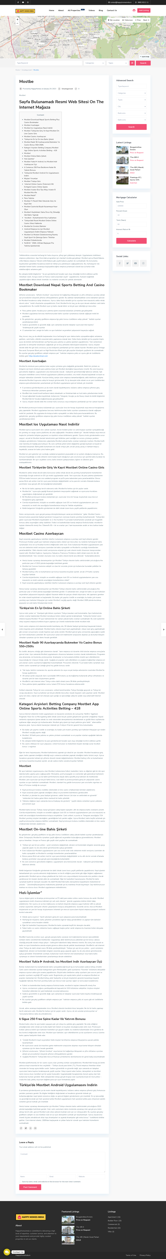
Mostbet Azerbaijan (31, 125)
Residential (112, 1228)
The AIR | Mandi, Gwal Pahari (137, 168)
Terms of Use (131, 1255)
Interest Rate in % (123, 229)
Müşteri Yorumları (31, 178)
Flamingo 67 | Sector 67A (135, 178)
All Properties (76, 10)
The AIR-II (134, 157)
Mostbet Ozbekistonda (33, 240)
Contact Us (112, 10)
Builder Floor (113, 1221)
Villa (109, 1231)
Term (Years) (121, 220)
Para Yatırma (29, 198)
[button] (7, 1252)
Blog (101, 10)
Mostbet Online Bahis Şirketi (35, 156)
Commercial (112, 1224)
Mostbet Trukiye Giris (32, 181)
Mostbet (27, 153)
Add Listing (144, 10)
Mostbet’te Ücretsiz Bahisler (35, 226)
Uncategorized (27, 70)
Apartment (112, 1217)
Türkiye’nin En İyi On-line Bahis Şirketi (39, 139)
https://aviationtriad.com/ (38, 356)
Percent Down (121, 211)
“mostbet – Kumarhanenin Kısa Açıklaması (40, 218)
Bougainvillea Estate (84, 1217)
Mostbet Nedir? (30, 195)
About (61, 10)
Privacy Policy (145, 1255)
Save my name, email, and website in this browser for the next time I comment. (51, 1182)
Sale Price (120, 202)
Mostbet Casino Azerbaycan (35, 136)
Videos (92, 10)
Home (51, 10)
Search (131, 127)
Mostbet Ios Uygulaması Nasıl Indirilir (38, 128)
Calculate (131, 241)
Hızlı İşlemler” (29, 159)
